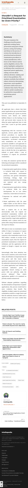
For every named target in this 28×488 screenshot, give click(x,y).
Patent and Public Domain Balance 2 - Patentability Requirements (14, 339)
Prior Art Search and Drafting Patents (12, 332)
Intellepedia (8, 2)
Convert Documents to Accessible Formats (12, 473)
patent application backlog (9, 380)
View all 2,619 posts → (9, 404)
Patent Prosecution (7, 383)
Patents (7, 8)
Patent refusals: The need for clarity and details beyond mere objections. (14, 324)
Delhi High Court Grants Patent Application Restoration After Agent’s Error (12, 347)
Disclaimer (4, 484)
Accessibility (4, 485)
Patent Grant (21, 380)
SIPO (17, 386)
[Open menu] (24, 2)
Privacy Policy (10, 484)
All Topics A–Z (5, 464)
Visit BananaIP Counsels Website (10, 475)
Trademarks (5, 455)
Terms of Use (17, 484)
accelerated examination (12, 370)
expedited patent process (9, 373)
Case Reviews (5, 462)
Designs (4, 460)
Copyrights (4, 457)
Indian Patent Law (7, 377)
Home (3, 8)
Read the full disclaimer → (8, 446)
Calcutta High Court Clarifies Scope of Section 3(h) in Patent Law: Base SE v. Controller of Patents (13, 316)
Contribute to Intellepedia (8, 470)
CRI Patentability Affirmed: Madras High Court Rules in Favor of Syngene (13, 356)
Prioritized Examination (8, 386)
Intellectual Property (15, 363)
